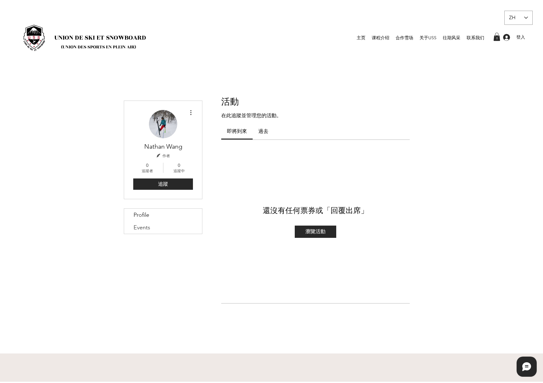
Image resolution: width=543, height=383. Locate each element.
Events (142, 227)
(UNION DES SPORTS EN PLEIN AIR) (98, 47)
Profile (141, 214)
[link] (237, 131)
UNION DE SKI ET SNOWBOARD (100, 37)
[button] (496, 37)
